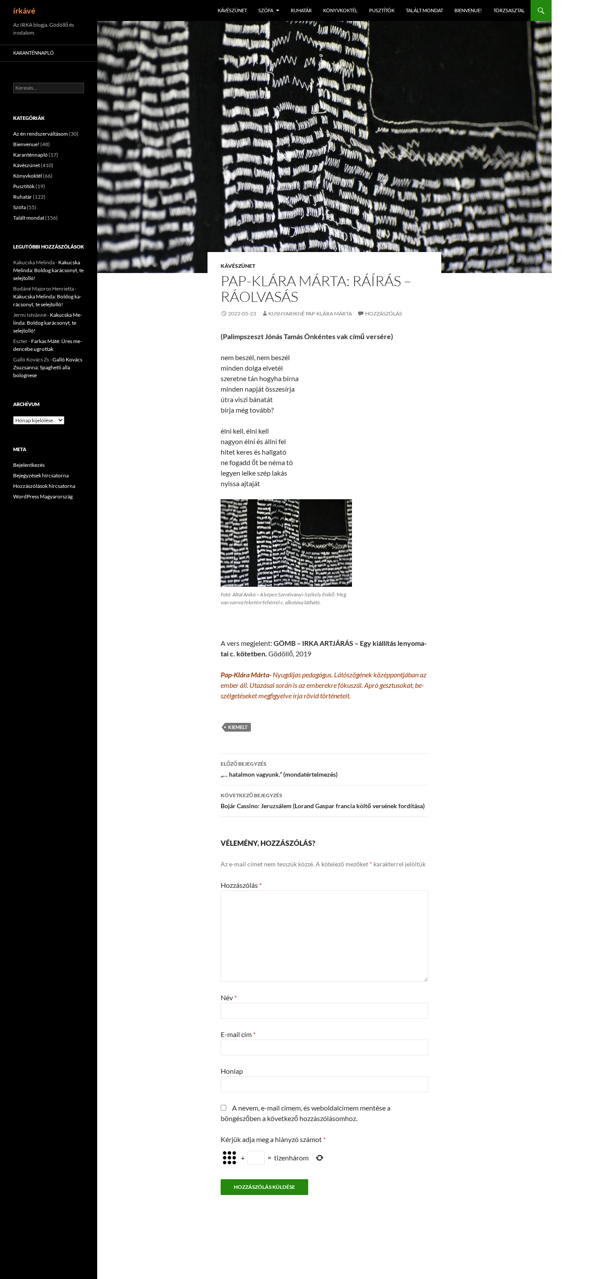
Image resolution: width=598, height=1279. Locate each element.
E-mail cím (238, 1034)
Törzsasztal (509, 10)
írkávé (24, 10)
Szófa (265, 10)
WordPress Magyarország (43, 496)
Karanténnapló (33, 53)
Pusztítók (381, 10)
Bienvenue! (468, 10)
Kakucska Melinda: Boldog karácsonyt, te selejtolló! (48, 270)
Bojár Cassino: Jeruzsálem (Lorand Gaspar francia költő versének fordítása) (323, 800)
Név (229, 997)
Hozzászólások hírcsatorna (44, 486)
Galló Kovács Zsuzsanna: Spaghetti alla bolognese (47, 367)
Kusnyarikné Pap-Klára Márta (310, 313)
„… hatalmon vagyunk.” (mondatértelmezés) (279, 769)
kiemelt (238, 727)
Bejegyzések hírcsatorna (41, 475)
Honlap (232, 1071)
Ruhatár (301, 10)
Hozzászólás (383, 313)
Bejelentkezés (29, 465)
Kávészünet (232, 10)
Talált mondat (424, 10)
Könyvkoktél (340, 10)
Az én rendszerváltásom (40, 133)
